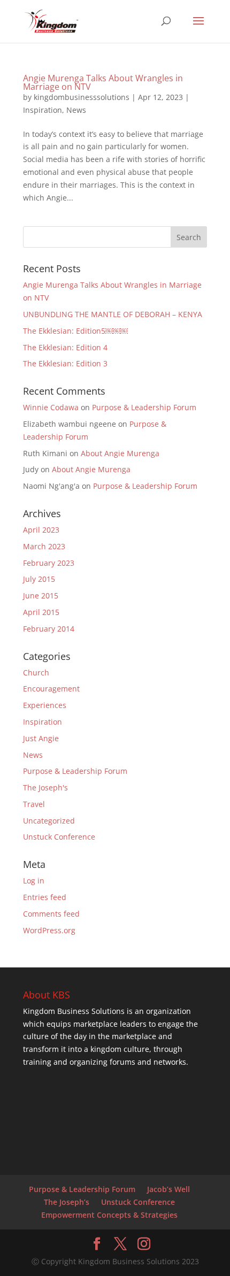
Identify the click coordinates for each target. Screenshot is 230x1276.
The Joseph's (45, 787)
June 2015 (40, 595)
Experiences (44, 705)
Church (36, 672)
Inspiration (42, 110)
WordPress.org (49, 930)
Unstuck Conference (59, 837)
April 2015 (41, 612)
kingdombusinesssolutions (81, 97)
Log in (33, 880)
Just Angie (41, 738)
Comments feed (51, 914)
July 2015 (39, 579)
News (76, 110)
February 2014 (48, 629)
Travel (34, 804)
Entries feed (44, 897)
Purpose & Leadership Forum (144, 407)
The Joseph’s (66, 1202)
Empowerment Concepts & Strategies (109, 1215)
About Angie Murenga (120, 453)
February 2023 (48, 563)
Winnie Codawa (51, 407)
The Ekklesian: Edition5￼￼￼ (75, 331)
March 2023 (44, 546)
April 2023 (41, 530)
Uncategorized (49, 821)
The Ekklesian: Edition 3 (65, 363)
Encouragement (51, 688)
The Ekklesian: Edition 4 (65, 347)
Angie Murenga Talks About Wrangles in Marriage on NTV (103, 82)
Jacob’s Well (168, 1189)
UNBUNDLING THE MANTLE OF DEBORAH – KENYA (112, 314)
